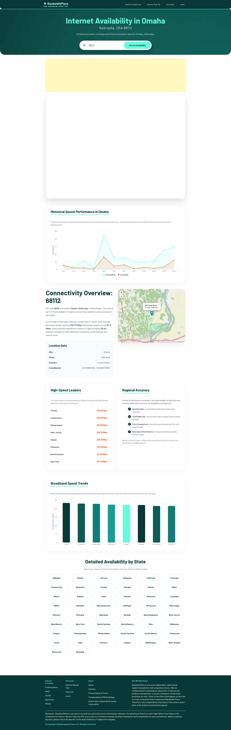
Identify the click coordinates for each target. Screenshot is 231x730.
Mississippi (174, 605)
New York (80, 624)
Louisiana (174, 596)
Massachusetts (104, 605)
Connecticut (56, 587)
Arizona (103, 578)
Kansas (127, 596)
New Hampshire (151, 615)
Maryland (80, 605)
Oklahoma (174, 624)
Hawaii (151, 587)
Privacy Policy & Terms (98, 693)
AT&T (47, 691)
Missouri (56, 615)
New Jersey (174, 615)
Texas (56, 642)
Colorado (174, 578)
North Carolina (103, 624)
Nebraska (103, 615)
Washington (151, 642)
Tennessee (174, 633)
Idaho (174, 587)
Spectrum (49, 699)
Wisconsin (56, 652)
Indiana (80, 596)
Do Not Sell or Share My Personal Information (102, 702)
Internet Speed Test (133, 4)
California (151, 578)
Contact (92, 689)
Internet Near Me (153, 4)
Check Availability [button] (137, 45)
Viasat (48, 695)
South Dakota (151, 633)
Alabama (56, 578)
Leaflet (161, 342)
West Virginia (174, 642)
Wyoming (80, 652)
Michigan (127, 605)
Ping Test (70, 692)
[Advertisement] (115, 75)
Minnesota (151, 605)
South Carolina (127, 633)
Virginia (127, 642)
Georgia (127, 587)
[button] (151, 313)
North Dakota (127, 624)
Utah (80, 642)
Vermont (104, 642)
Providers (170, 4)
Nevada (127, 615)
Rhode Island (103, 633)
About (91, 685)
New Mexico (56, 624)
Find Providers (51, 687)
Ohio (151, 624)
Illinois (56, 596)
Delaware (80, 587)
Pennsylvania (80, 633)
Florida (104, 587)
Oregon (56, 633)
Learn (182, 4)
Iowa (104, 596)
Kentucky (151, 596)
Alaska (80, 578)
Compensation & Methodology (101, 697)
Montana (80, 615)
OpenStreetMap (171, 342)
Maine (56, 605)
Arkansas (127, 578)
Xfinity (48, 703)
